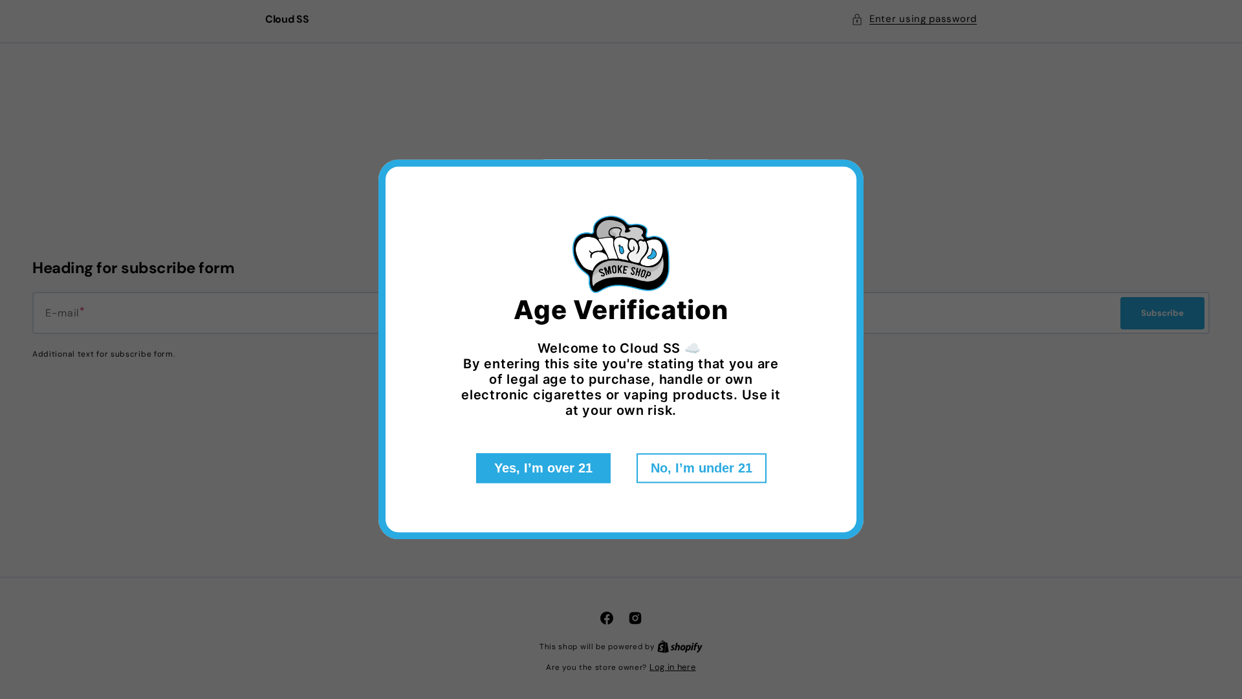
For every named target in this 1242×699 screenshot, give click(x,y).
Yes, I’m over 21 (543, 468)
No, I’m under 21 (701, 468)
